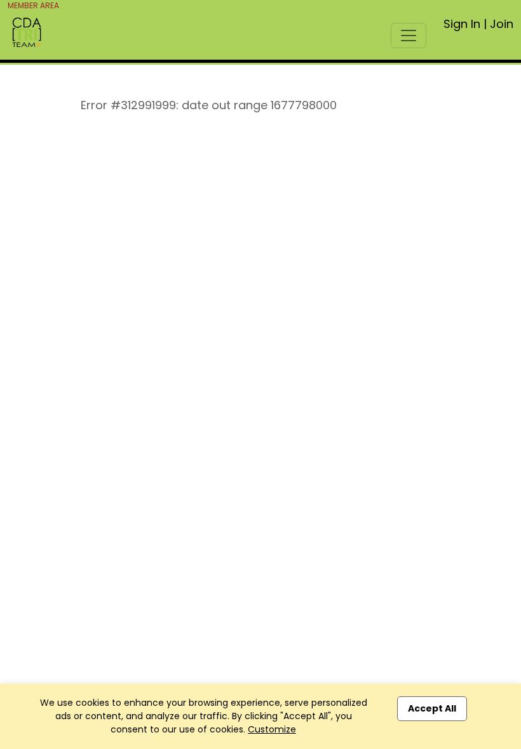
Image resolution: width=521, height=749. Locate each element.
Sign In (461, 24)
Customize (272, 729)
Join (501, 24)
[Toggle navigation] (408, 35)
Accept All (432, 708)
